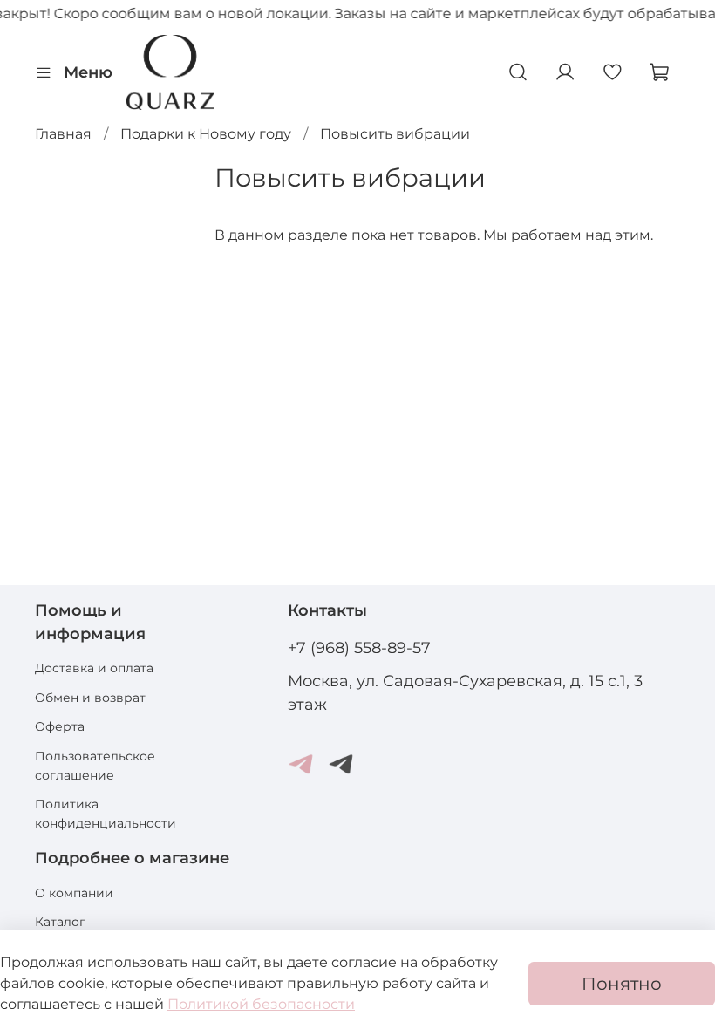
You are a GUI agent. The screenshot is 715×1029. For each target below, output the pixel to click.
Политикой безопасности (261, 1004)
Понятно (622, 983)
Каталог (60, 922)
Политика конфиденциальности (105, 813)
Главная (63, 134)
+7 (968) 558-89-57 (359, 647)
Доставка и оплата (94, 668)
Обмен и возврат (90, 697)
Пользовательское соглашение (95, 765)
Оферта (60, 726)
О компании (74, 893)
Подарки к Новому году (205, 134)
